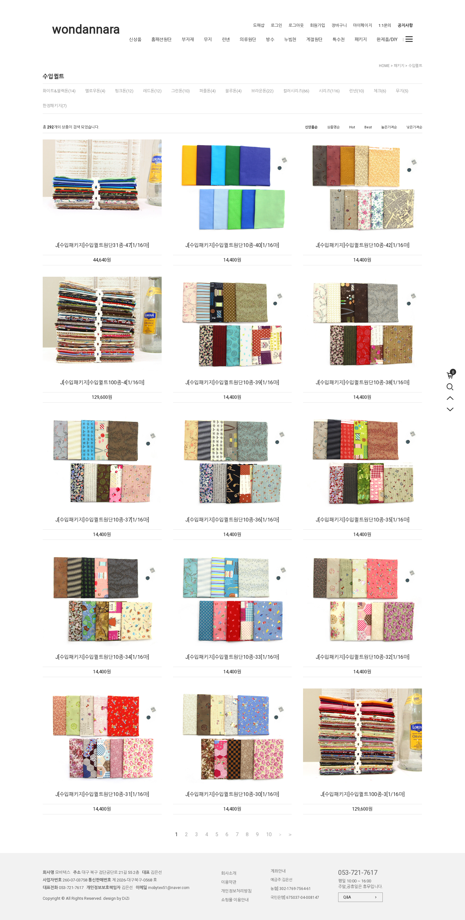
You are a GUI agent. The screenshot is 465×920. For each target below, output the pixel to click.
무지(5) (402, 91)
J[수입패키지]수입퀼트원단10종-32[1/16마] (362, 657)
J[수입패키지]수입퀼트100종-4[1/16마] (102, 383)
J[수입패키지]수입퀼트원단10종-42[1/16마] (362, 245)
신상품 (135, 39)
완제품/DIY (387, 39)
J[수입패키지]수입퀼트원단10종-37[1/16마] (102, 520)
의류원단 (248, 39)
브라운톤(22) (262, 91)
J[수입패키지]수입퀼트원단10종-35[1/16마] (362, 520)
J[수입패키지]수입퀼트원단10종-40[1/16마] (232, 245)
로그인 (276, 25)
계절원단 (314, 39)
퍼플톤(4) (207, 91)
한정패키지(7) (55, 105)
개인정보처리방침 (236, 891)
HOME (384, 66)
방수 (270, 39)
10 (269, 834)
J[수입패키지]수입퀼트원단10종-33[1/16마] (232, 657)
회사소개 (228, 873)
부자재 (188, 39)
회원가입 (317, 25)
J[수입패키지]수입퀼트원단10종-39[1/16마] (232, 383)
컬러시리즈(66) (296, 91)
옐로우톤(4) (95, 91)
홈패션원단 (161, 39)
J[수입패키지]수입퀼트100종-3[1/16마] (362, 794)
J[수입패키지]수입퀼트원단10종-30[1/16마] (232, 794)
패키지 (361, 39)
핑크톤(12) (124, 91)
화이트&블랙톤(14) (59, 91)
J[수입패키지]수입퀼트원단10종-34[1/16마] (102, 657)
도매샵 (258, 25)
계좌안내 (278, 871)
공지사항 (405, 25)
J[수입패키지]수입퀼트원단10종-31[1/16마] (102, 794)
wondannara (86, 29)
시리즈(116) (329, 91)
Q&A (347, 897)
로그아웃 (296, 25)
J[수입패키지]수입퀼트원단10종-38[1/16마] (362, 383)
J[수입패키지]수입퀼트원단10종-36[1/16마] (232, 520)
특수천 (338, 39)
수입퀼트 (415, 66)
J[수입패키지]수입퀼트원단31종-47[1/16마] (102, 245)
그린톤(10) (180, 91)
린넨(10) (356, 91)
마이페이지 (362, 25)
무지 (208, 39)
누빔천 (290, 39)
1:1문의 (384, 25)
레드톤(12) (152, 91)
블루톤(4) (233, 91)
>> (289, 834)
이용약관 (228, 882)
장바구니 (339, 25)
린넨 (226, 39)
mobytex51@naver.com (168, 888)
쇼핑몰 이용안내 (235, 900)
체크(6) (380, 91)
